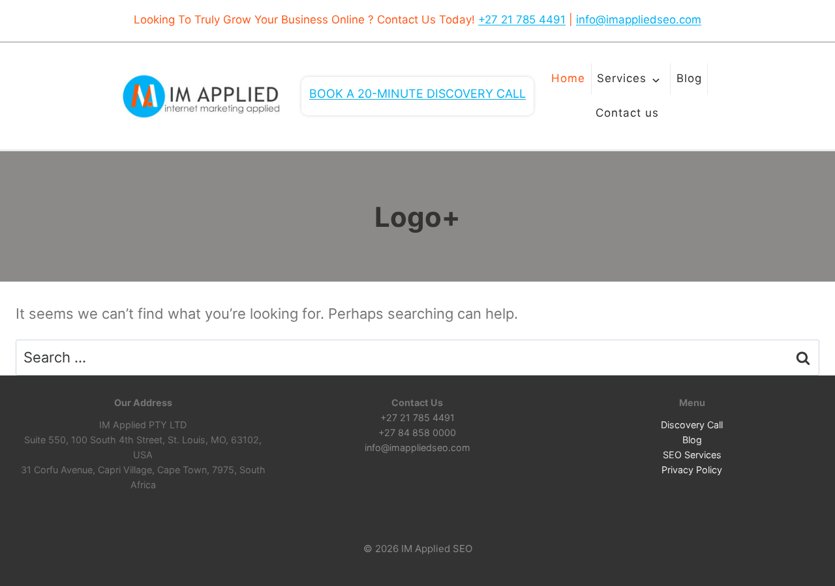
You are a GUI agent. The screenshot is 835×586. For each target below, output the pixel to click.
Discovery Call (692, 424)
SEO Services (692, 454)
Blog (689, 78)
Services (621, 78)
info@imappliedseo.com (638, 19)
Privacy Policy (691, 469)
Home (568, 78)
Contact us (627, 112)
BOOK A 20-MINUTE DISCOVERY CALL (417, 93)
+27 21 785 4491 (522, 19)
